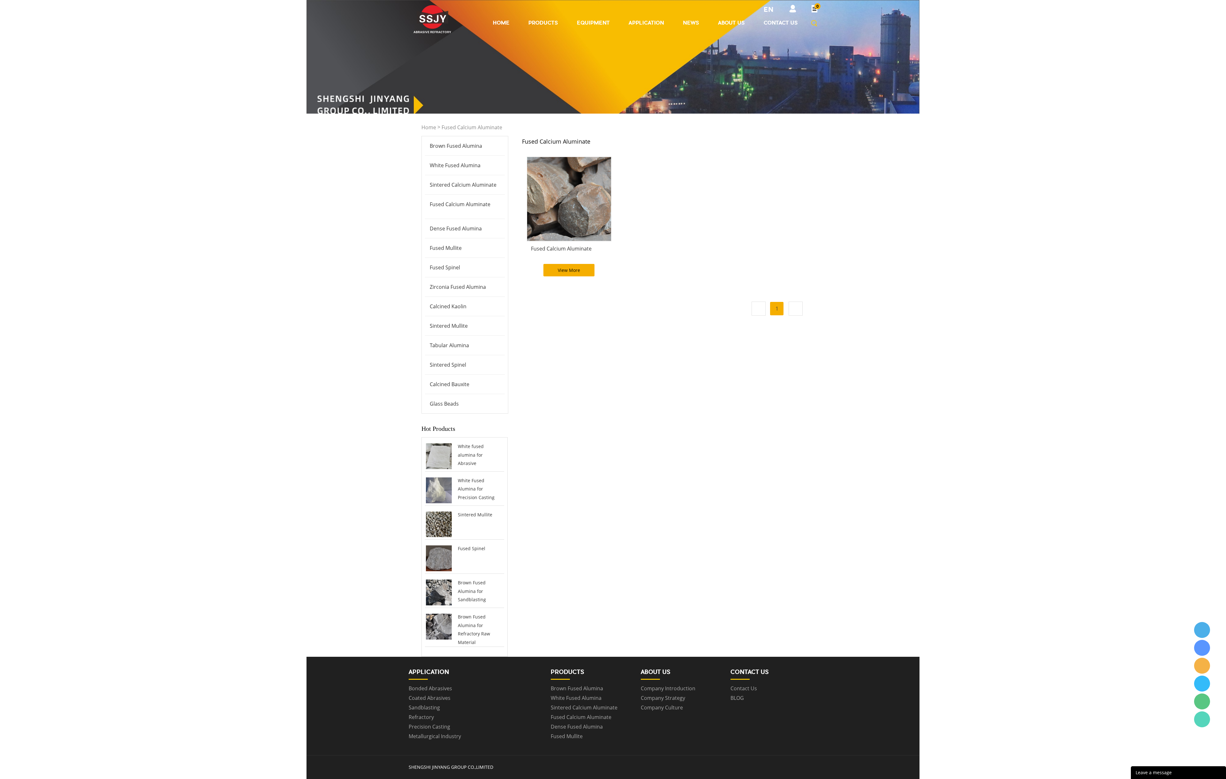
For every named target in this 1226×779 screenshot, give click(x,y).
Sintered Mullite (449, 325)
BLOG (737, 697)
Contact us (781, 22)
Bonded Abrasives (430, 688)
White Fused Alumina (455, 165)
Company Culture (662, 707)
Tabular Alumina (449, 345)
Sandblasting (424, 707)
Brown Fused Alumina (456, 145)
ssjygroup (1202, 630)
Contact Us (743, 688)
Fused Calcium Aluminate (472, 127)
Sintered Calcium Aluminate (463, 184)
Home (501, 22)
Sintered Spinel (448, 364)
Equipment (593, 22)
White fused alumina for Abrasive (471, 454)
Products (543, 22)
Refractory (421, 717)
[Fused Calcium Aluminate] (569, 199)
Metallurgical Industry (435, 736)
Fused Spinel (445, 267)
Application (646, 22)
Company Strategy (663, 697)
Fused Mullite (446, 247)
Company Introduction (668, 688)
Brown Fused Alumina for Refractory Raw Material (474, 629)
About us (731, 22)
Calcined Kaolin (448, 306)
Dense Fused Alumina (456, 228)
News (691, 22)
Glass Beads (444, 403)
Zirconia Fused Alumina (458, 286)
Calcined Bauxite (449, 384)
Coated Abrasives (429, 697)
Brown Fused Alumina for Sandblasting (472, 591)
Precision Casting (429, 726)
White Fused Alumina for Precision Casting (476, 488)
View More (569, 270)
